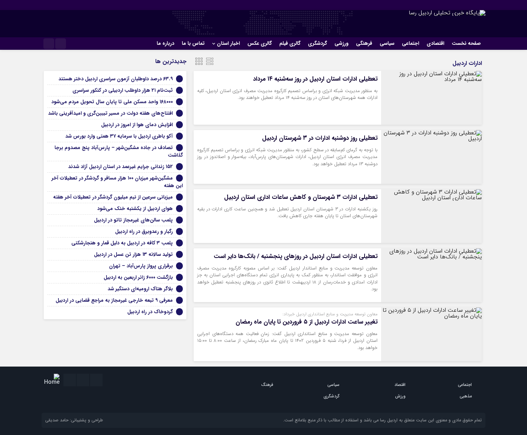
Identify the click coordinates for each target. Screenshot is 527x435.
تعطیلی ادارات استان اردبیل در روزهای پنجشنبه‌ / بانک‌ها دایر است (296, 256)
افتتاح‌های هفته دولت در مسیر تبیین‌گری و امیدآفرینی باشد (110, 113)
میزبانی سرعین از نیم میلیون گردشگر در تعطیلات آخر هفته (113, 197)
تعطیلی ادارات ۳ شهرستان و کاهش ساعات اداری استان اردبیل (301, 197)
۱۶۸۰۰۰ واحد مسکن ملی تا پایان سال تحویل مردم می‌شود (112, 102)
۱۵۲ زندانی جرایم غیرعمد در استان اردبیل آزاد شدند (120, 167)
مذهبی (466, 396)
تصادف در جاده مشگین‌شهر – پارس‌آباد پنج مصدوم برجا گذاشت (118, 151)
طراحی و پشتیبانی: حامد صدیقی (74, 420)
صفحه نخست (466, 43)
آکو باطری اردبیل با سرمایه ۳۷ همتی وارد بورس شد (119, 136)
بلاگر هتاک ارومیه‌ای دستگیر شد (140, 289)
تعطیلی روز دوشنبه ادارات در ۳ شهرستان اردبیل (320, 138)
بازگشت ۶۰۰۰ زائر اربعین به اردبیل (138, 277)
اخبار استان (228, 43)
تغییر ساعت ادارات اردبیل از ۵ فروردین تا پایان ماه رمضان (307, 322)
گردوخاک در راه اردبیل (150, 312)
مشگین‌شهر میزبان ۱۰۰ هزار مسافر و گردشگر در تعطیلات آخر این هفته (117, 182)
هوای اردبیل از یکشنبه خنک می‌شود (135, 208)
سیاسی (387, 43)
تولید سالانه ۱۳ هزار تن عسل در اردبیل (133, 254)
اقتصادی (435, 43)
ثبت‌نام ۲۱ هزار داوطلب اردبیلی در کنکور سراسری (122, 90)
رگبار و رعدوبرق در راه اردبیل (144, 231)
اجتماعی (410, 43)
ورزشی (341, 43)
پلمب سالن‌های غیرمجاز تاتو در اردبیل (133, 220)
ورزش (400, 396)
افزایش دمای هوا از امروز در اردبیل (137, 125)
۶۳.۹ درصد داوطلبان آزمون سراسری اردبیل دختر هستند (115, 79)
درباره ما (165, 43)
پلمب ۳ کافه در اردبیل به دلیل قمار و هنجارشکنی (122, 243)
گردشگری (317, 43)
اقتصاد (399, 384)
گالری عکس (259, 43)
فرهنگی (364, 43)
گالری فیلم (289, 43)
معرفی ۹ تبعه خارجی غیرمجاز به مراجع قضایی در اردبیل (114, 300)
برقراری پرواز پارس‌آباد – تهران (141, 266)
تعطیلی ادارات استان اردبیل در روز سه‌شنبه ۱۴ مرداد (315, 79)
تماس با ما (193, 43)
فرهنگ (267, 384)
